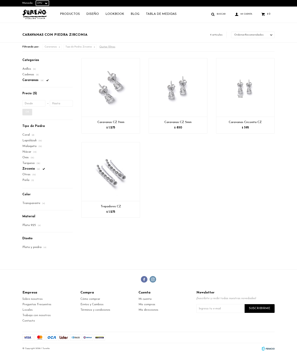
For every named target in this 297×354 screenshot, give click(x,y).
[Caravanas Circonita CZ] (245, 87)
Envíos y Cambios (91, 304)
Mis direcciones (148, 309)
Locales (27, 309)
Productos (70, 14)
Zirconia (78, 47)
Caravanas (51, 47)
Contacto (28, 320)
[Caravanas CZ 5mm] (178, 87)
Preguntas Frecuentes (36, 304)
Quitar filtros (107, 47)
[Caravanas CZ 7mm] (111, 87)
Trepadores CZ (111, 206)
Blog (135, 14)
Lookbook (114, 14)
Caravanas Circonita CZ (245, 122)
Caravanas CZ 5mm (178, 122)
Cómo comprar (90, 299)
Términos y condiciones (95, 309)
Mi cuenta (145, 299)
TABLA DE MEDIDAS (161, 14)
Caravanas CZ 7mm (110, 122)
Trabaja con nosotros (36, 315)
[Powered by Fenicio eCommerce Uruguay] (268, 348)
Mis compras (146, 304)
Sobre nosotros (32, 299)
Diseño (92, 14)
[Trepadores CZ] (111, 171)
